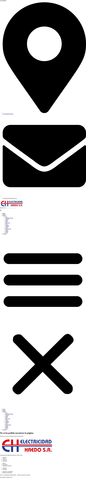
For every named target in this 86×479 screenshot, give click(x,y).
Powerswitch (8, 228)
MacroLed (7, 222)
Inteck (6, 230)
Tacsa (6, 232)
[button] (43, 321)
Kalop (6, 220)
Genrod (7, 219)
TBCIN (7, 226)
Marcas (4, 215)
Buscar (1, 207)
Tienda (4, 214)
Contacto (5, 233)
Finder (6, 231)
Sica (6, 216)
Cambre (7, 225)
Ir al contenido (3, 0)
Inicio (4, 213)
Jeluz (6, 221)
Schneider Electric (9, 218)
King (6, 224)
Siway (6, 227)
